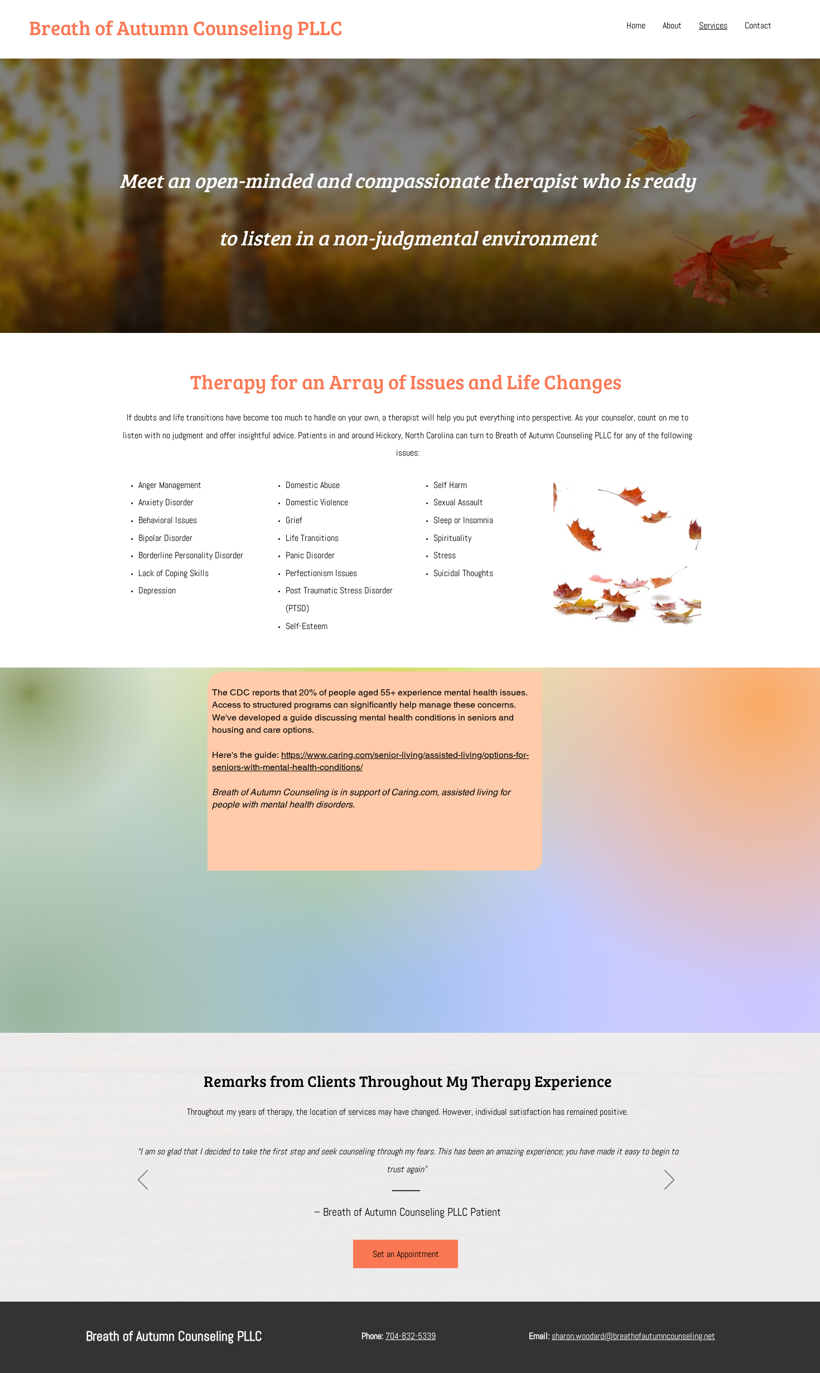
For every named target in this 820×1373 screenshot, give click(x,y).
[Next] (669, 1180)
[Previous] (143, 1180)
